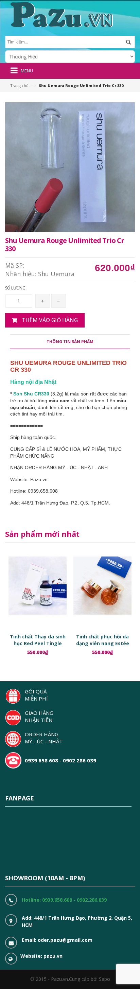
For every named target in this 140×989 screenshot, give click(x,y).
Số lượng (15, 288)
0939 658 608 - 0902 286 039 (60, 760)
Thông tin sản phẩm (70, 342)
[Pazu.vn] (60, 14)
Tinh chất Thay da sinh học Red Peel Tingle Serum (38, 643)
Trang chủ (19, 85)
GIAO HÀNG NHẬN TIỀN (39, 716)
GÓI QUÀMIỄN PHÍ (36, 695)
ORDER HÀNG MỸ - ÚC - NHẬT (44, 738)
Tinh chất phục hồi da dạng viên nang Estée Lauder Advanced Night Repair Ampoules (103, 646)
